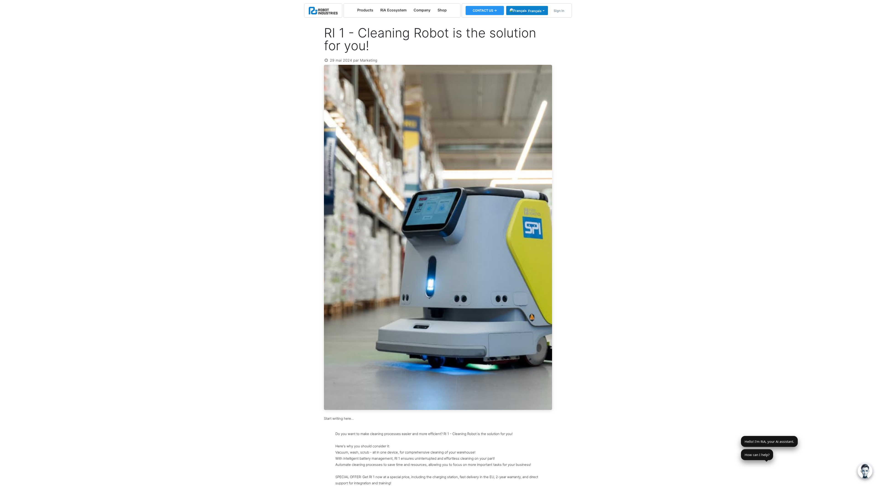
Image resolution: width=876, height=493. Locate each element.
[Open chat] (865, 471)
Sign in (559, 11)
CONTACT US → (485, 10)
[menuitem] (365, 10)
